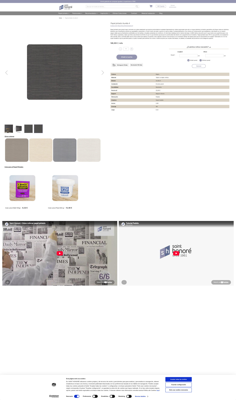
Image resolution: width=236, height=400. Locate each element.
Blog (160, 13)
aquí (158, 390)
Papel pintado (63, 13)
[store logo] (66, 7)
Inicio (60, 18)
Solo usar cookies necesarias (178, 390)
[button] (6, 72)
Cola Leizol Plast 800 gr (56, 208)
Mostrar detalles (140, 396)
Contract (134, 13)
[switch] (95, 396)
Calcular (198, 66)
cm (199, 55)
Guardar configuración (178, 384)
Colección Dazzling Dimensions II (121, 26)
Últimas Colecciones (119, 13)
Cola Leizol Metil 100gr (13, 208)
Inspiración (104, 13)
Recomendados (90, 13)
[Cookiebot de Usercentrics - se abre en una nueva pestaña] (54, 396)
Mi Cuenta (160, 6)
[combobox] (112, 6)
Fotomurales (76, 13)
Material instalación (148, 13)
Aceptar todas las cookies (178, 379)
